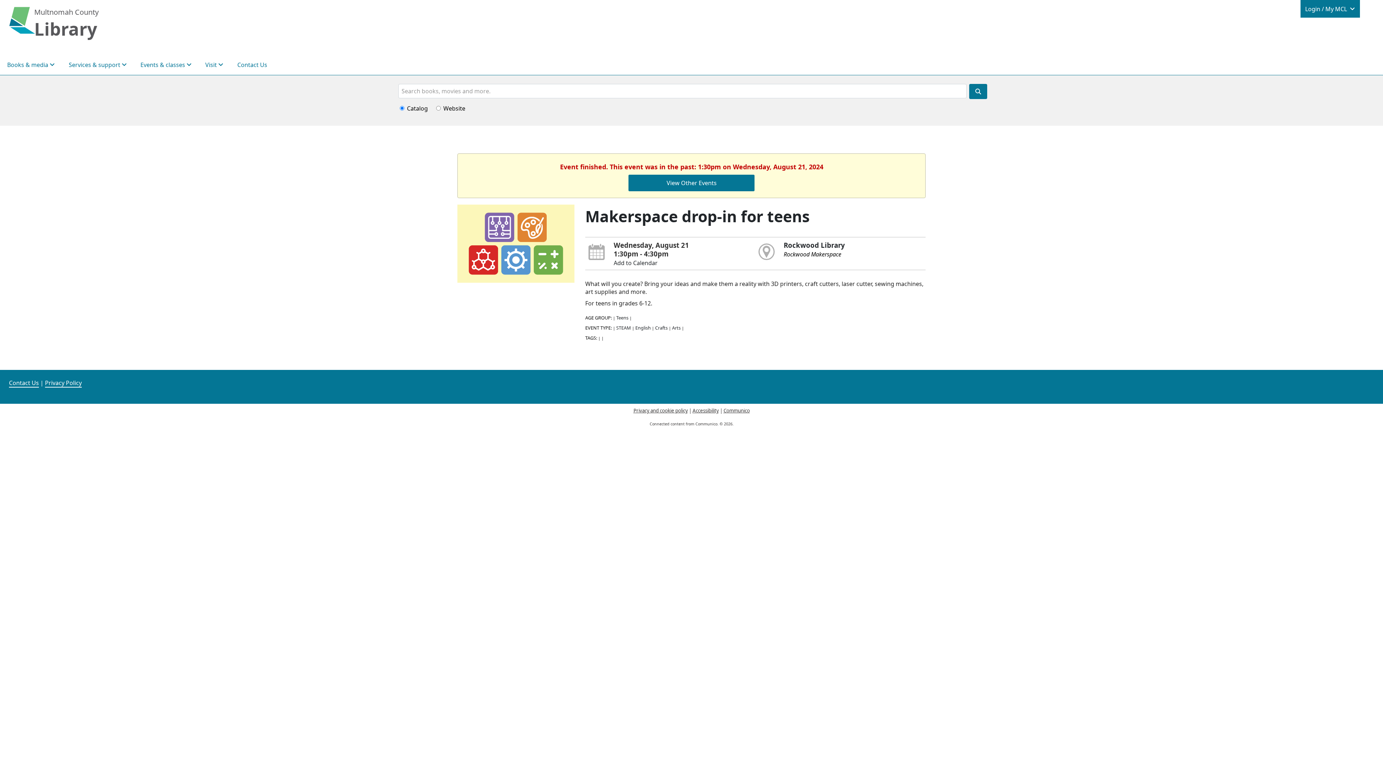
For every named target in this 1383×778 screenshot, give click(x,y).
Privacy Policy (63, 383)
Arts (676, 328)
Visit (211, 65)
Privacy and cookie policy (661, 410)
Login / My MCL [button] (1326, 9)
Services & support (95, 65)
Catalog (417, 108)
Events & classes (163, 65)
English (643, 328)
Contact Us (252, 65)
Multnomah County (66, 12)
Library (65, 29)
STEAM (623, 328)
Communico (737, 410)
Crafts (661, 328)
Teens (622, 317)
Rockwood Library (814, 245)
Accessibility (706, 410)
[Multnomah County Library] (22, 24)
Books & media (28, 65)
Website (454, 108)
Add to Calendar (636, 263)
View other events (692, 183)
